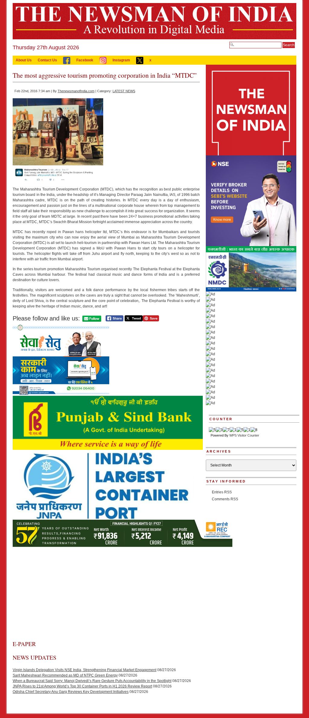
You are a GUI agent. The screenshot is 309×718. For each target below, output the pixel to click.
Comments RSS (225, 499)
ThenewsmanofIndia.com (76, 91)
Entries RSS (222, 492)
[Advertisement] (106, 594)
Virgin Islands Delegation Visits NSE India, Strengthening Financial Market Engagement (84, 670)
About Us (24, 60)
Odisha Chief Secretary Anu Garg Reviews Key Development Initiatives (71, 692)
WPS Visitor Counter (244, 435)
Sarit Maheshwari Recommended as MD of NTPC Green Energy (65, 675)
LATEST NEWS (124, 91)
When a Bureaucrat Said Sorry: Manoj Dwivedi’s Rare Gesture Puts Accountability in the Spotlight (92, 681)
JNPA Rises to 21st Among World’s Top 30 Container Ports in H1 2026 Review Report (82, 686)
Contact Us (47, 60)
